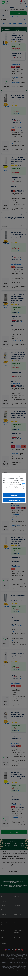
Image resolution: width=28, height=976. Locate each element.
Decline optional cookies (14, 500)
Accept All (14, 495)
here (23, 484)
